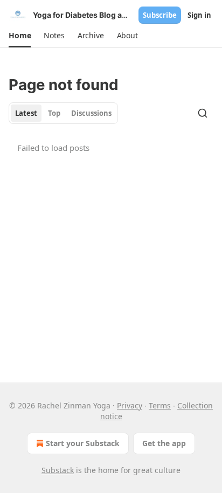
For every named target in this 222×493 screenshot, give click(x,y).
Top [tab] (54, 113)
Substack (57, 470)
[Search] (202, 113)
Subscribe (160, 15)
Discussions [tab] (91, 113)
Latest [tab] (26, 113)
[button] (19, 35)
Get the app (164, 443)
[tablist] (63, 113)
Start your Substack (83, 443)
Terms (160, 405)
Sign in (199, 15)
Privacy (129, 405)
